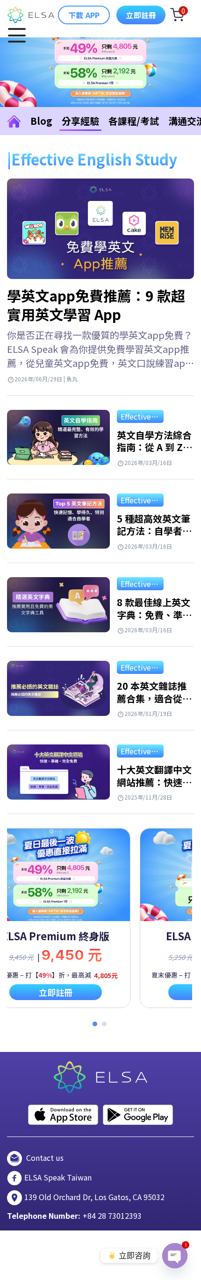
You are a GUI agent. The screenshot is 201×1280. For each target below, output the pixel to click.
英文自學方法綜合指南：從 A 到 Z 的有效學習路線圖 (154, 447)
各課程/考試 (133, 121)
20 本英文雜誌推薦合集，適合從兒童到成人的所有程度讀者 (154, 704)
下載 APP (84, 15)
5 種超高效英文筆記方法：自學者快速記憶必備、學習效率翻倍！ (154, 537)
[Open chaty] (174, 1255)
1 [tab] (95, 1024)
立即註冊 (141, 15)
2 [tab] (104, 1024)
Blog (41, 121)
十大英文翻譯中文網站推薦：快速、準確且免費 (154, 782)
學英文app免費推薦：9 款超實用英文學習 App (96, 304)
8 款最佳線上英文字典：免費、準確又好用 (154, 614)
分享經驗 (80, 121)
